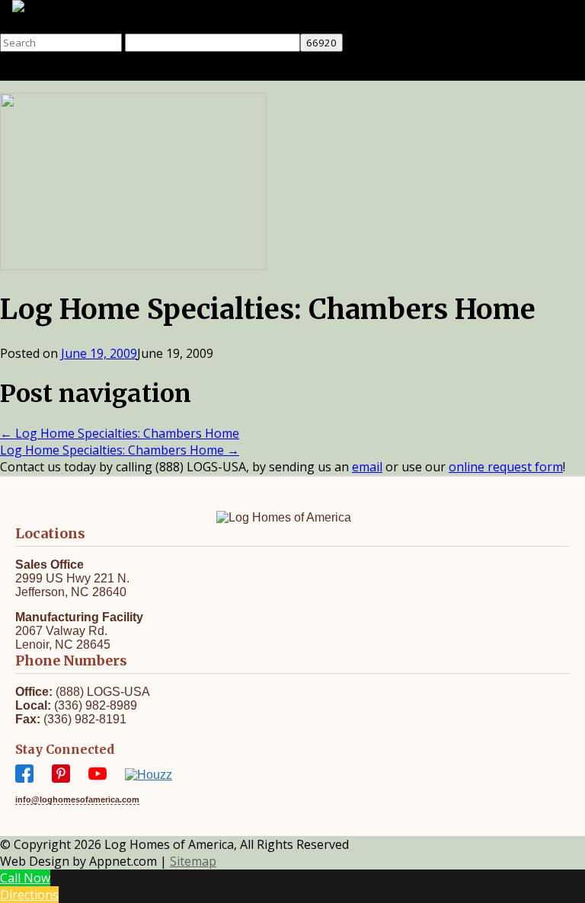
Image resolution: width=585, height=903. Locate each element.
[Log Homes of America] (99, 8)
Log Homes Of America (65, 25)
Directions (29, 894)
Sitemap (193, 861)
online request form (506, 466)
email (367, 466)
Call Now (25, 877)
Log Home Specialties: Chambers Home (119, 433)
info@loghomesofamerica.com (77, 799)
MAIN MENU (307, 72)
